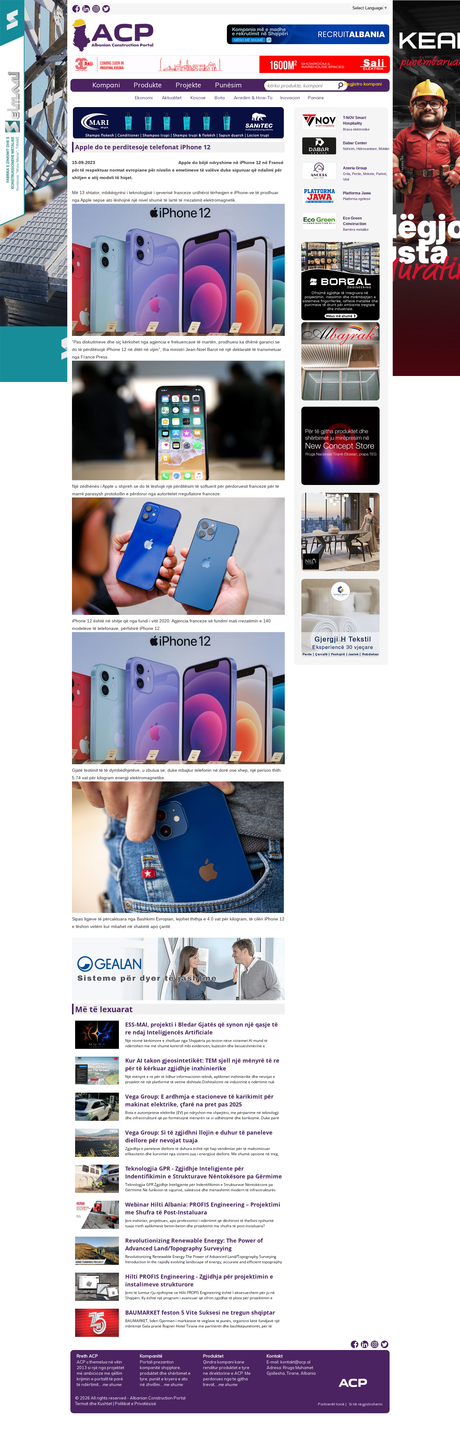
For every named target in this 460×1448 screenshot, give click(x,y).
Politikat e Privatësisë (135, 1403)
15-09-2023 (83, 162)
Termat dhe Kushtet (93, 1403)
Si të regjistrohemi (365, 1404)
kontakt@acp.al (295, 1361)
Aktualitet (171, 97)
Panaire (316, 97)
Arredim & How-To (253, 97)
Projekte (188, 85)
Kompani (106, 85)
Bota (220, 97)
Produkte (148, 85)
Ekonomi (144, 97)
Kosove (198, 97)
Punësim (228, 85)
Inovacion (290, 97)
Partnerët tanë (331, 1404)
